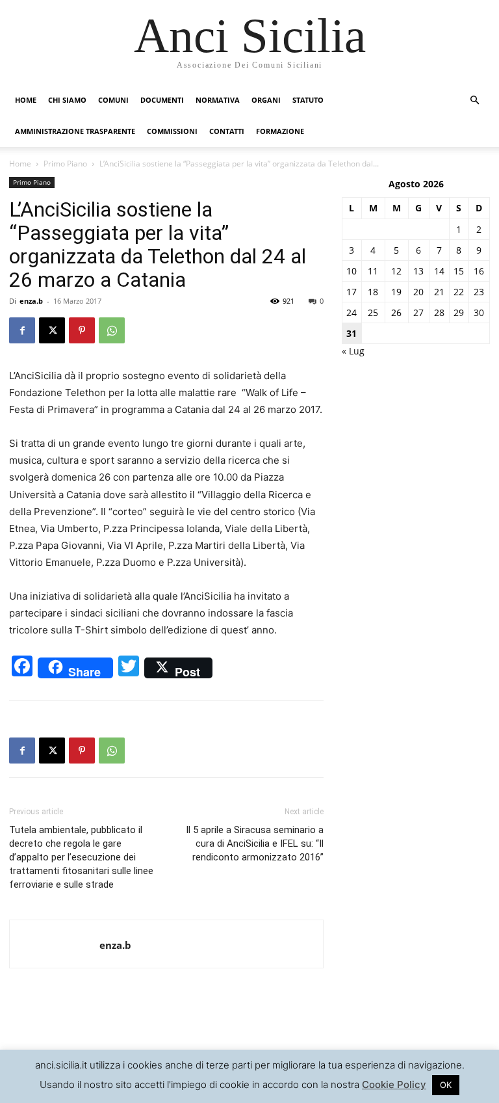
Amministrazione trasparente (75, 131)
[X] (52, 330)
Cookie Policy (394, 1084)
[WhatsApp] (112, 330)
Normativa (218, 100)
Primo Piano (65, 163)
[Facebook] (22, 330)
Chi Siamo (67, 100)
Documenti (162, 100)
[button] (474, 100)
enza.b (31, 301)
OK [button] (446, 1085)
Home (25, 100)
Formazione (280, 131)
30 (479, 312)
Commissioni (172, 131)
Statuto (308, 100)
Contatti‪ (226, 131)
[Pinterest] (82, 330)
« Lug (353, 351)
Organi (266, 100)
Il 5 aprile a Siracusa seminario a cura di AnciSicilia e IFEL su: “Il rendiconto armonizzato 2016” (255, 843)
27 (418, 312)
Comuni (113, 100)
